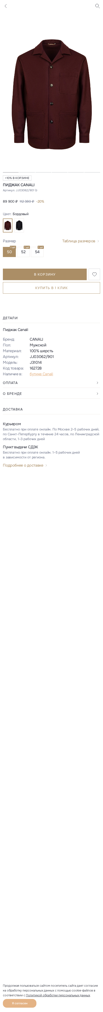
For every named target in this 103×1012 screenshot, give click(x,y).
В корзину (45, 274)
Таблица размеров (78, 241)
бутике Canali (41, 374)
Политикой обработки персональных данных (58, 995)
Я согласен (20, 1003)
